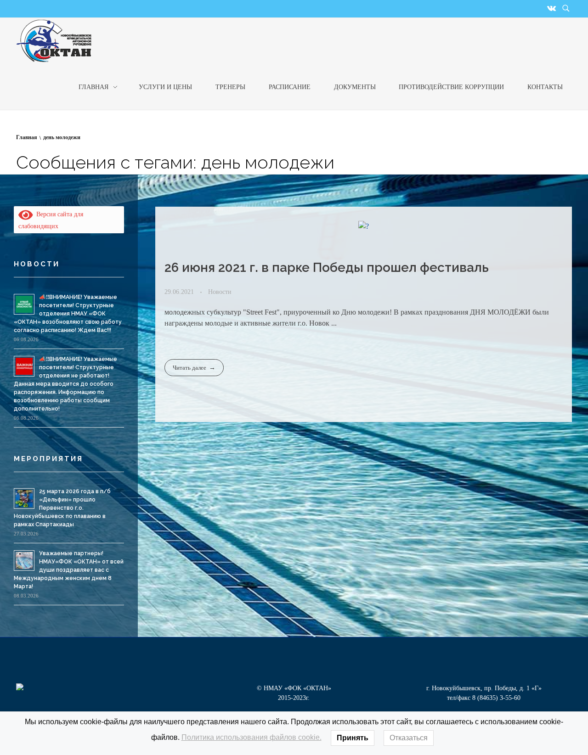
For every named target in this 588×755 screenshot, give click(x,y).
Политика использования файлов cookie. (251, 737)
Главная (26, 137)
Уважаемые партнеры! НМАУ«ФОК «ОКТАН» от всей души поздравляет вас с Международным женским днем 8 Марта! (69, 570)
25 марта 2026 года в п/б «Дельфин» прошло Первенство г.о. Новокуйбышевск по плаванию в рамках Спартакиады (62, 508)
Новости (220, 291)
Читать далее (189, 367)
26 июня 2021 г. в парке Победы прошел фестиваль (326, 267)
